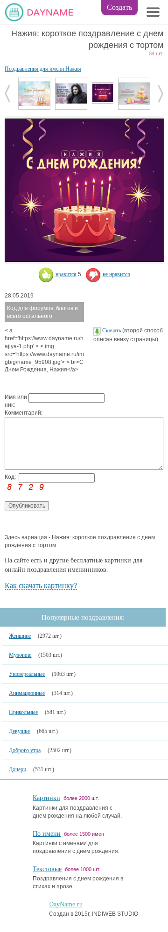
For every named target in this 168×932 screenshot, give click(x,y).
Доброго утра (25, 750)
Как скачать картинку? (41, 585)
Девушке (19, 731)
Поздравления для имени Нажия (43, 69)
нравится (66, 274)
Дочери (17, 769)
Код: (10, 477)
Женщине (20, 636)
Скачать (111, 330)
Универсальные (27, 674)
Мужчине (20, 655)
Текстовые (47, 869)
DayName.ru (66, 904)
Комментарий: (16, 413)
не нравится (116, 274)
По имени (47, 833)
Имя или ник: (16, 401)
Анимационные (27, 693)
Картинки (46, 797)
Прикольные (23, 712)
